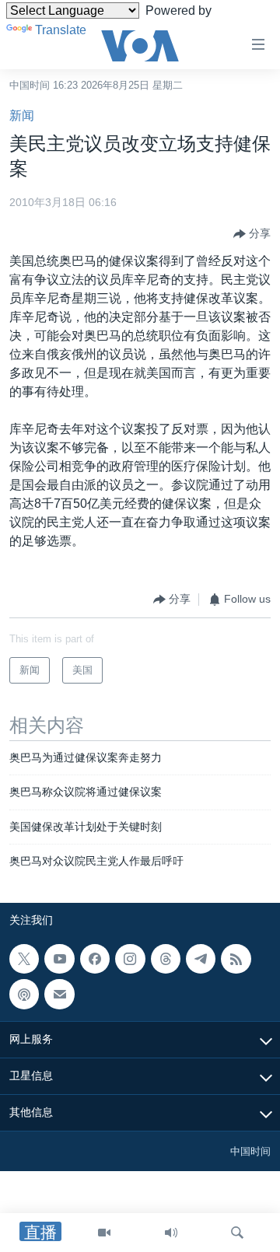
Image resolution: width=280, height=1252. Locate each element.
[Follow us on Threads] (165, 959)
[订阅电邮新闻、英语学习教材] (59, 994)
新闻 (21, 115)
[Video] (104, 1232)
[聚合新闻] (235, 959)
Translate (60, 30)
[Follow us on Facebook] (95, 959)
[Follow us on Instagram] (130, 959)
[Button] (252, 234)
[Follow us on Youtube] (59, 959)
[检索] (237, 1232)
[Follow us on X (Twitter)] (24, 959)
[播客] (24, 994)
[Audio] (171, 1232)
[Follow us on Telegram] (200, 959)
